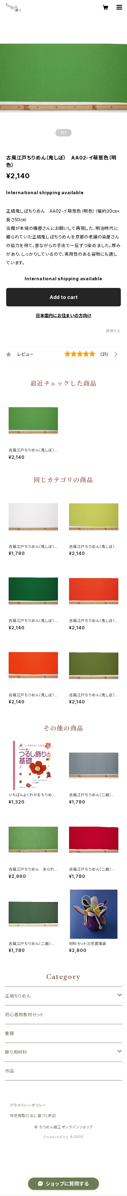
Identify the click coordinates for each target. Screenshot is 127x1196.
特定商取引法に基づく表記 (33, 1115)
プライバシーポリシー (28, 1105)
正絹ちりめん (18, 995)
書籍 (9, 1033)
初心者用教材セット (24, 1014)
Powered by (57, 1137)
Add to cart (64, 297)
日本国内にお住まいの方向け (63, 315)
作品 (9, 1070)
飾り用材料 (16, 1052)
